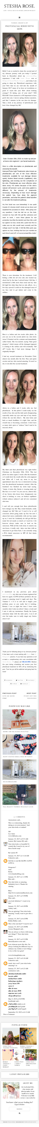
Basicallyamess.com (15, 941)
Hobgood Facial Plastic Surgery (13, 81)
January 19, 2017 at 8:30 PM (18, 927)
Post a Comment (9, 1014)
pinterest (31, 680)
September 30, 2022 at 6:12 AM (19, 1012)
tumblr (14, 683)
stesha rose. (19, 6)
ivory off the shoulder (30, 697)
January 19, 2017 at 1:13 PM (18, 877)
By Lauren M (12, 853)
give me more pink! (8, 697)
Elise (10, 898)
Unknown (11, 858)
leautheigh (11, 1001)
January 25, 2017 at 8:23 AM (18, 968)
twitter (20, 680)
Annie (29, 654)
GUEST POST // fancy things (19, 1063)
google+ (25, 683)
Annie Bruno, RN (8, 662)
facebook (9, 680)
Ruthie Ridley (13, 921)
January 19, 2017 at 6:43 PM (18, 918)
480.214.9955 (26, 662)
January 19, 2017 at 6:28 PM (18, 906)
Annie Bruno (25, 78)
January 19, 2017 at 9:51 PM (18, 939)
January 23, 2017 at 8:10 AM (18, 958)
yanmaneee (12, 971)
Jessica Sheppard (14, 929)
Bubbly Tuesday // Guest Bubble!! (27, 1047)
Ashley (10, 908)
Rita (9, 879)
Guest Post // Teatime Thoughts (10, 1047)
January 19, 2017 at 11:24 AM (18, 856)
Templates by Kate (30, 1122)
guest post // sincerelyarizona (31, 1063)
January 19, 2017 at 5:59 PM (18, 896)
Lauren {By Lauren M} (16, 841)
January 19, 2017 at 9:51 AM (18, 839)
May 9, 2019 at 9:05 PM (16, 999)
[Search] (19, 1113)
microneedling (31, 76)
